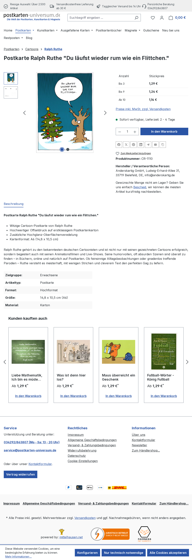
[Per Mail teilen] (155, 145)
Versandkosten (85, 518)
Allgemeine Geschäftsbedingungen (92, 440)
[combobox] (100, 17)
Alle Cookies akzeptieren (168, 553)
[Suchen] (136, 17)
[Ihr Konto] (161, 17)
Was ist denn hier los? (71, 377)
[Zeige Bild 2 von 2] (67, 149)
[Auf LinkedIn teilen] (141, 145)
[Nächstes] (105, 113)
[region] (56, 112)
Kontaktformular (40, 464)
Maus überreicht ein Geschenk (118, 377)
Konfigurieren (87, 553)
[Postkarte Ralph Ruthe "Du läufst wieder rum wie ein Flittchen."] (65, 112)
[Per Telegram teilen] (148, 145)
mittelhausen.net (71, 537)
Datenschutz (77, 456)
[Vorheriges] (24, 113)
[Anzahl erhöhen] (135, 131)
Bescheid (139, 187)
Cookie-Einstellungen (83, 461)
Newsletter (139, 445)
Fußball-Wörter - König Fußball (160, 377)
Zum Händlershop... (146, 450)
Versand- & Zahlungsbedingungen (92, 445)
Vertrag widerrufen (20, 474)
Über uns (138, 435)
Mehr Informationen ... (18, 556)
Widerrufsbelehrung (82, 450)
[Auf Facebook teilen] (119, 145)
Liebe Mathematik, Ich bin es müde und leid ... (27, 377)
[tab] (13, 204)
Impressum (76, 435)
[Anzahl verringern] (120, 131)
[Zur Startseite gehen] (32, 17)
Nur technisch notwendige (123, 553)
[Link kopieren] (163, 145)
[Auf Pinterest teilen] (133, 145)
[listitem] (73, 6)
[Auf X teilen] (126, 145)
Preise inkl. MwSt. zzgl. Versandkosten (143, 109)
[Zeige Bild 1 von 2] (61, 149)
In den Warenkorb (164, 131)
